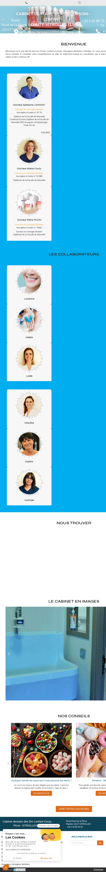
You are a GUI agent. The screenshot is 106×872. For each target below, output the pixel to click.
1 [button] (99, 31)
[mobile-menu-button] (79, 3)
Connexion (98, 869)
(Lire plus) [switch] (45, 132)
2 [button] (102, 31)
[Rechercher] (100, 842)
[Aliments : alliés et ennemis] (41, 750)
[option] (53, 19)
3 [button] (104, 31)
